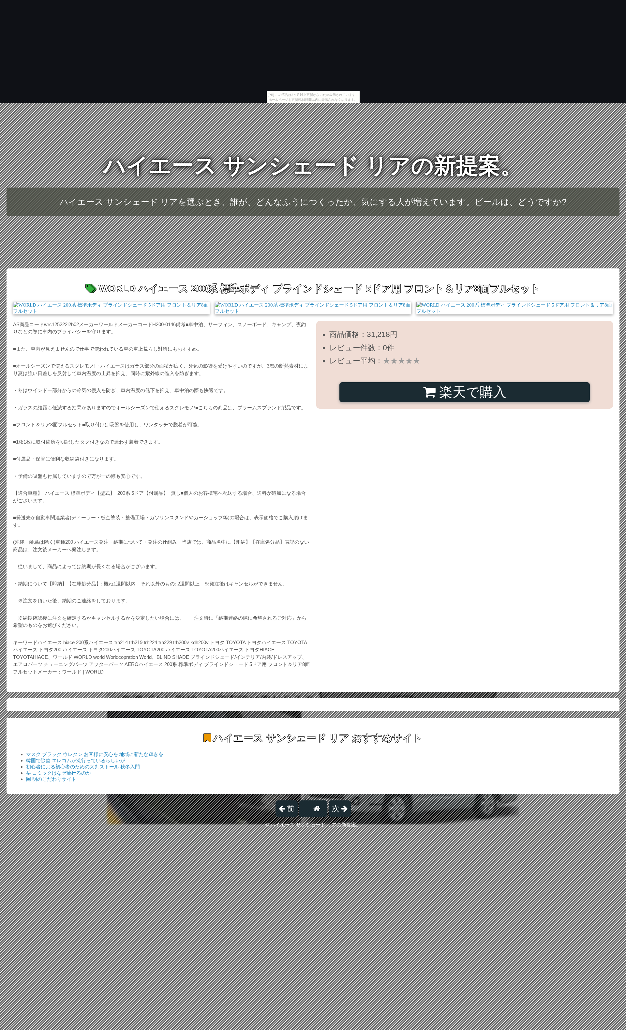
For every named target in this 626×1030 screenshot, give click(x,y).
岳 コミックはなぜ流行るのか (58, 773)
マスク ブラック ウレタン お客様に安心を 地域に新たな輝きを (94, 754)
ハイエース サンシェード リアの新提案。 (313, 165)
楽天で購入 (471, 392)
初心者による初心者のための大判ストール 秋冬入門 (83, 766)
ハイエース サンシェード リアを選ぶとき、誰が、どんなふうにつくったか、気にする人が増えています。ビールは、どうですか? (313, 202)
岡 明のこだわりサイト (51, 779)
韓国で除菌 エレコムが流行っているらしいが (75, 760)
